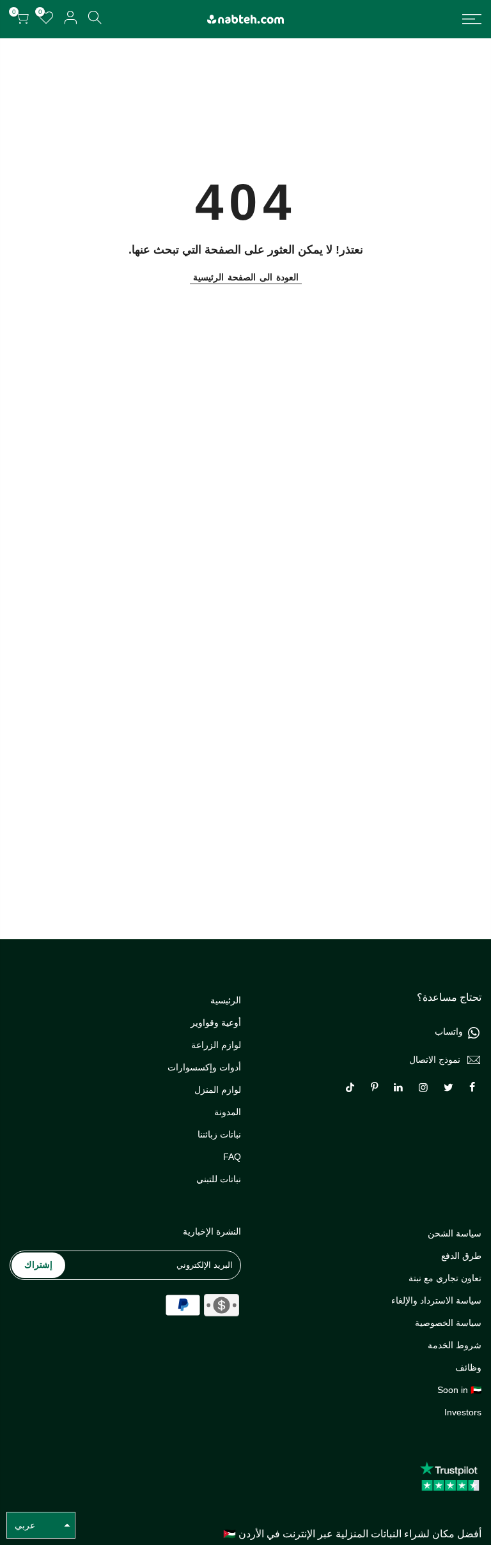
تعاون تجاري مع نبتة (445, 1278)
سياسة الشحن (454, 1233)
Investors (462, 1412)
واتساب (449, 1031)
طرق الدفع (461, 1256)
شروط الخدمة (454, 1345)
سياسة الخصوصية (448, 1323)
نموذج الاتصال (434, 1059)
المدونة (227, 1112)
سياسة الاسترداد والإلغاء (436, 1300)
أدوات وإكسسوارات (204, 1067)
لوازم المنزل (217, 1090)
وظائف (468, 1367)
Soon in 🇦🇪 (459, 1390)
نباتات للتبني (218, 1179)
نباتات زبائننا (219, 1134)
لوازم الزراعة (216, 1045)
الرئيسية (225, 1000)
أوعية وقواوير (216, 1022)
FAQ (232, 1157)
